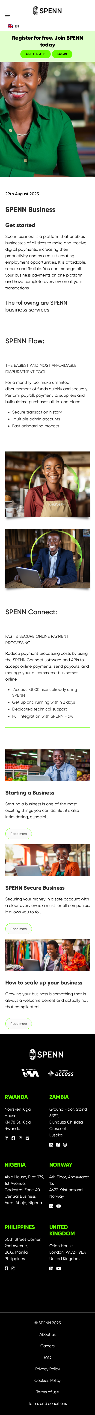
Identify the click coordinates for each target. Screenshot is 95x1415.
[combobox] (47, 26)
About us (47, 1334)
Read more (18, 834)
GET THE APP (35, 54)
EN (17, 26)
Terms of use (47, 1391)
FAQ (47, 1357)
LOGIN (62, 54)
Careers (47, 1345)
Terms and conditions (47, 1403)
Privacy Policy (47, 1368)
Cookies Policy (47, 1380)
